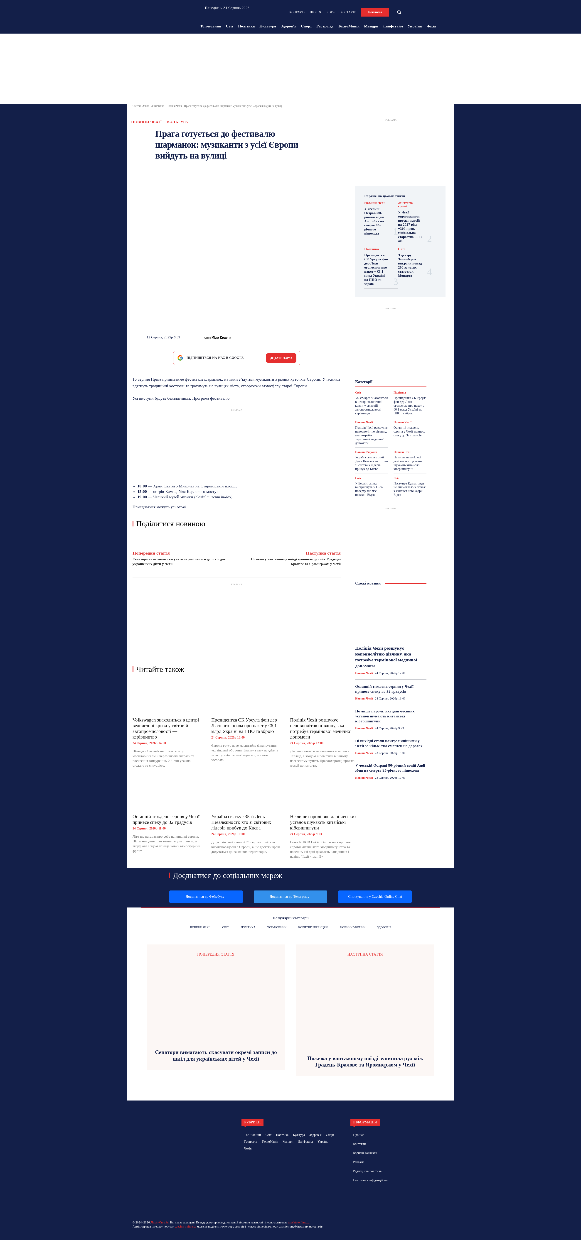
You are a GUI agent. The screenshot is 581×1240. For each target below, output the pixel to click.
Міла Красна (221, 337)
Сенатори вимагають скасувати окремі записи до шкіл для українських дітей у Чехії (216, 1055)
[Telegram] (422, 12)
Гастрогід (390, 360)
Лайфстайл (388, 372)
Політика (371, 249)
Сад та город (390, 384)
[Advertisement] (290, 70)
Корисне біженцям (394, 368)
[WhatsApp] (286, 336)
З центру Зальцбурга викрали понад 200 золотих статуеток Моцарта (410, 265)
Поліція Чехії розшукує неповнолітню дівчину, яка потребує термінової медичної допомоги (321, 728)
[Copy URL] (328, 336)
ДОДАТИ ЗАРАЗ (281, 358)
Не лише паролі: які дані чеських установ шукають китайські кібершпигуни (323, 822)
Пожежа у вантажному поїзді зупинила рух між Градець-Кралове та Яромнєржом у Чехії (365, 1061)
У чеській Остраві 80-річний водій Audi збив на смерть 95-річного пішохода (374, 221)
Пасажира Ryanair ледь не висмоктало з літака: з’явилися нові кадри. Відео (410, 489)
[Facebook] (416, 12)
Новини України (374, 376)
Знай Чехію (157, 106)
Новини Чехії (174, 106)
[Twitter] (266, 336)
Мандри (407, 372)
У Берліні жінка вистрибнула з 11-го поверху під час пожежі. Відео (369, 489)
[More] (339, 336)
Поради (405, 380)
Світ (401, 249)
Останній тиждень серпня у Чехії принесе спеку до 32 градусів (166, 819)
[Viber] (318, 336)
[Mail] (374, 1196)
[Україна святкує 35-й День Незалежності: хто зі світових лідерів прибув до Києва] (246, 793)
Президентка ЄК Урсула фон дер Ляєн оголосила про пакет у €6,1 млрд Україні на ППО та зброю (244, 725)
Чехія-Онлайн (160, 1222)
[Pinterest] (276, 336)
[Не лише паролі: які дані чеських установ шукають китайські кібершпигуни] (325, 793)
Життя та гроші (405, 204)
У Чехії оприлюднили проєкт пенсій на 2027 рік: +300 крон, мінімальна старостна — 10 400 (410, 226)
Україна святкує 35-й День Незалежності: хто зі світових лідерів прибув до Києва (241, 822)
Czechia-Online (141, 106)
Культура (177, 122)
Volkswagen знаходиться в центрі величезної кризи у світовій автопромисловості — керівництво (166, 728)
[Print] (297, 336)
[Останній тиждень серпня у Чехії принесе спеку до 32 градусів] (167, 793)
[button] (399, 12)
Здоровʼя (397, 364)
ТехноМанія (395, 389)
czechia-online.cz (299, 1222)
